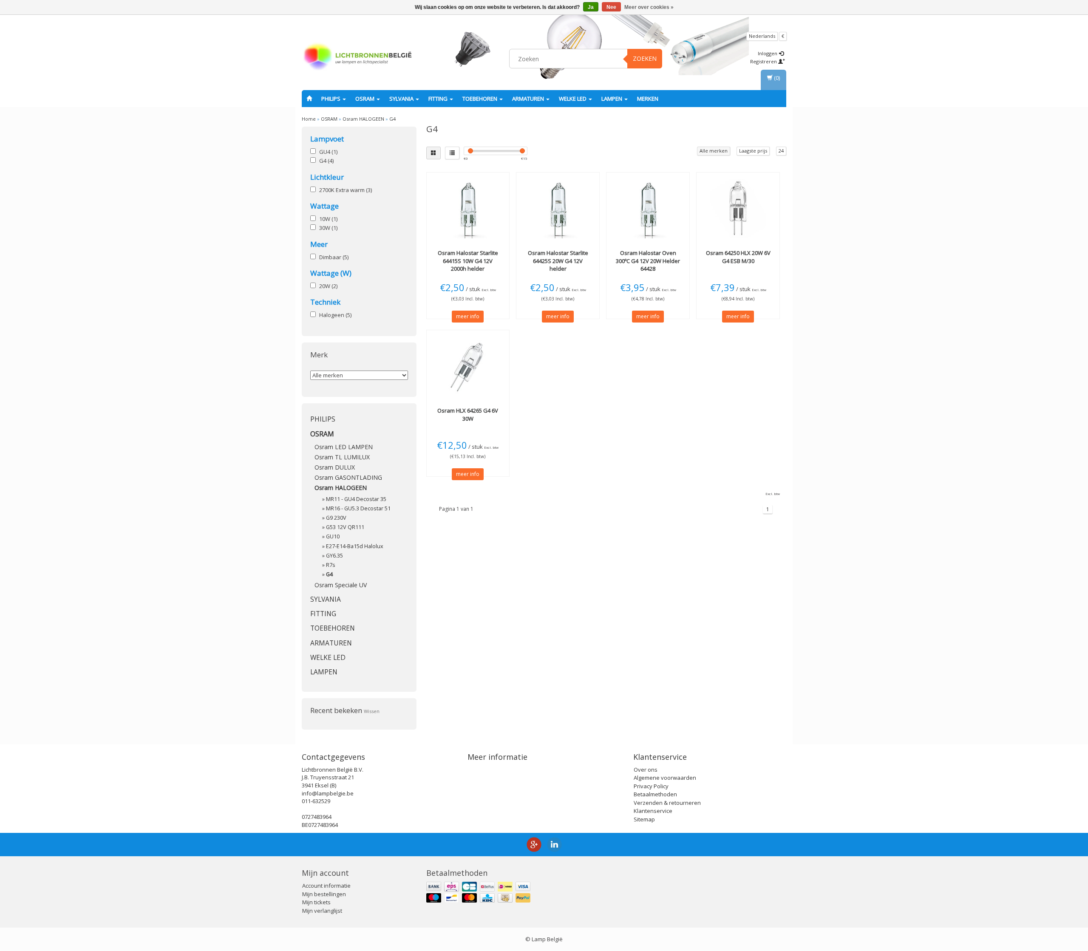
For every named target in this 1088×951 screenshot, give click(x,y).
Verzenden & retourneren (667, 803)
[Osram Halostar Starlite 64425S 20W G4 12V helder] (558, 209)
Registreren (764, 61)
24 (781, 150)
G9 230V (336, 517)
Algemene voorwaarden (665, 777)
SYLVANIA (402, 98)
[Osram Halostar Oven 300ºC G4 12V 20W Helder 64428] (648, 209)
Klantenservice (653, 811)
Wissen (372, 711)
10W (328, 219)
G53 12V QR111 (345, 527)
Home (309, 119)
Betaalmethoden (655, 794)
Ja (591, 7)
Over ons (645, 769)
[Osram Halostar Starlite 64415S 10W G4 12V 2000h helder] (468, 209)
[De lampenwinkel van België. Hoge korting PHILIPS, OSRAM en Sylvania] (357, 57)
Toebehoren (480, 98)
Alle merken (714, 150)
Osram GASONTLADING (348, 477)
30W (328, 228)
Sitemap (644, 819)
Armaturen (528, 98)
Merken (647, 98)
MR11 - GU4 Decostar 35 (356, 499)
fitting (438, 98)
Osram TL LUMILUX (342, 457)
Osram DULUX (334, 467)
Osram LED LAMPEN (343, 447)
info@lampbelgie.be (328, 793)
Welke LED (573, 98)
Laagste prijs (753, 150)
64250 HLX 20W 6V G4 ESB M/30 (738, 256)
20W (328, 286)
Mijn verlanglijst (322, 910)
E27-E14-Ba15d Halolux (354, 546)
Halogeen (335, 315)
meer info (467, 316)
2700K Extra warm (345, 190)
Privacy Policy (651, 786)
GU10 (333, 536)
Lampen (612, 98)
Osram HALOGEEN (363, 119)
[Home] (309, 98)
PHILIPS (331, 98)
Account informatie (326, 885)
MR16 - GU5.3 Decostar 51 (358, 508)
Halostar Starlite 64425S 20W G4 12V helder (558, 260)
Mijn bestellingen (324, 894)
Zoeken (645, 58)
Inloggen (768, 53)
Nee (611, 7)
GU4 (328, 152)
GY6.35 (334, 555)
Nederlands (762, 36)
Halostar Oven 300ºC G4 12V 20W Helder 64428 (648, 260)
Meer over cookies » (649, 7)
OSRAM (365, 98)
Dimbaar (333, 257)
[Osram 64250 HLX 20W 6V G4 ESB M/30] (738, 209)
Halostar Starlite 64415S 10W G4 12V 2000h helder (468, 260)
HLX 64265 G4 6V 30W (467, 414)
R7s (330, 565)
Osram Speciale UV (340, 585)
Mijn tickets (316, 902)
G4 (392, 119)
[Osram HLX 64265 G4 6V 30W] (468, 366)
